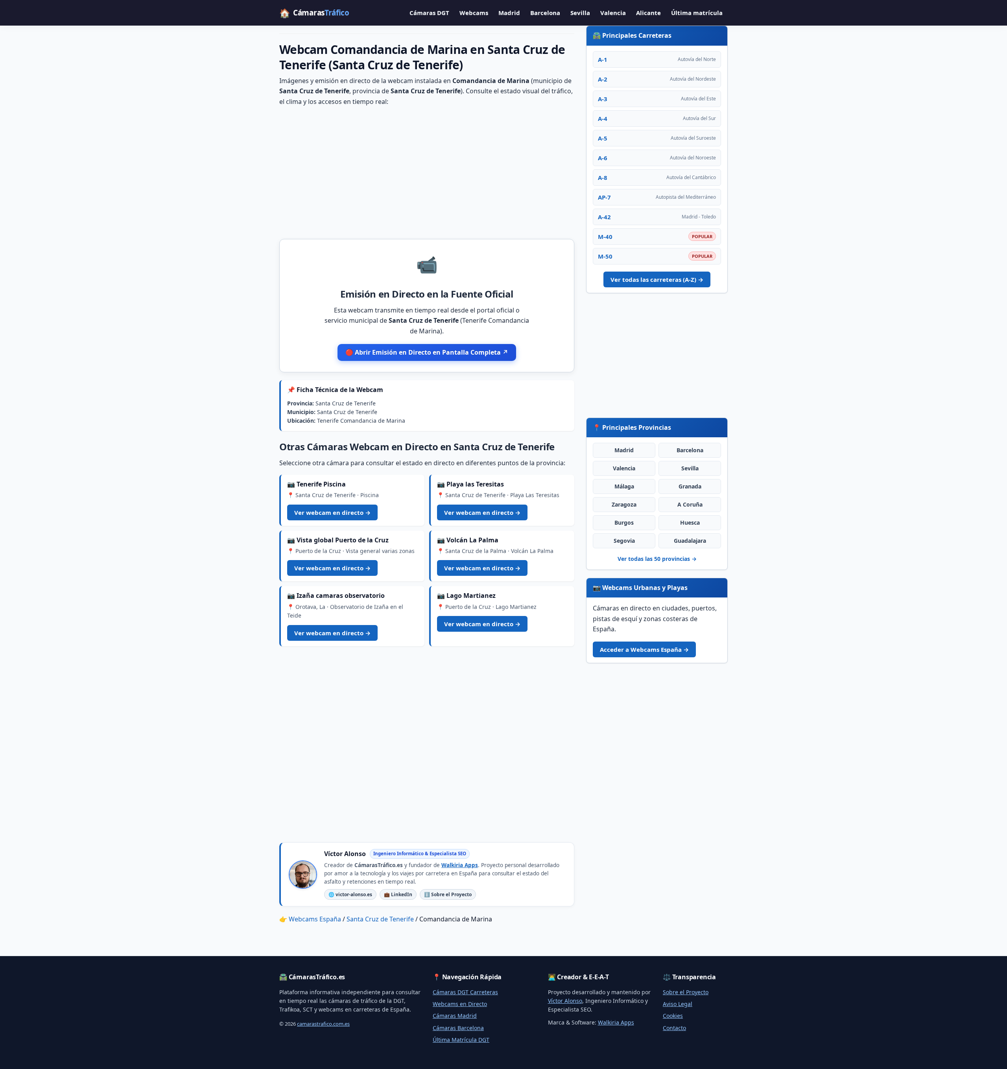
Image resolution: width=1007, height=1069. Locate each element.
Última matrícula (697, 13)
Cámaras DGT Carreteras (465, 992)
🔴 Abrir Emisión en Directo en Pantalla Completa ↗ (426, 352)
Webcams (473, 13)
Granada (690, 486)
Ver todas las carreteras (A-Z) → (656, 279)
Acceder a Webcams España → (644, 649)
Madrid (509, 13)
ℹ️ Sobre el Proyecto (448, 894)
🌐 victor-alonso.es (350, 894)
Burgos (624, 522)
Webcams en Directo (460, 1004)
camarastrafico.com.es (323, 1023)
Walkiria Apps (459, 865)
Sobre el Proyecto (685, 992)
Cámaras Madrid (455, 1015)
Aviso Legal (677, 1004)
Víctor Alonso (565, 1000)
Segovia (624, 540)
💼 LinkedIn (398, 894)
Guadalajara (690, 540)
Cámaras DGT (429, 13)
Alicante (648, 13)
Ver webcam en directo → (332, 512)
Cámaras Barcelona (458, 1028)
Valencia (613, 13)
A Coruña (690, 504)
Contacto (674, 1028)
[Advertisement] (426, 172)
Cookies (673, 1015)
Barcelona (545, 13)
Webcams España (315, 919)
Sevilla (580, 13)
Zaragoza (624, 504)
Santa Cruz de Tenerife (380, 919)
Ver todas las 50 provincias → (657, 558)
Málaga (624, 486)
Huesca (690, 522)
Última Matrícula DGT (461, 1039)
